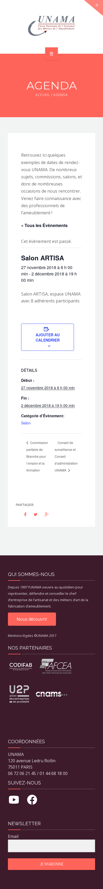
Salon (26, 422)
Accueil (42, 95)
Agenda (60, 95)
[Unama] (51, 26)
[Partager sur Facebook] (21, 514)
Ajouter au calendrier (48, 337)
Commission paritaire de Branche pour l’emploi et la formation (37, 456)
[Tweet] (33, 514)
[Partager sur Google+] (44, 514)
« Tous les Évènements (44, 225)
